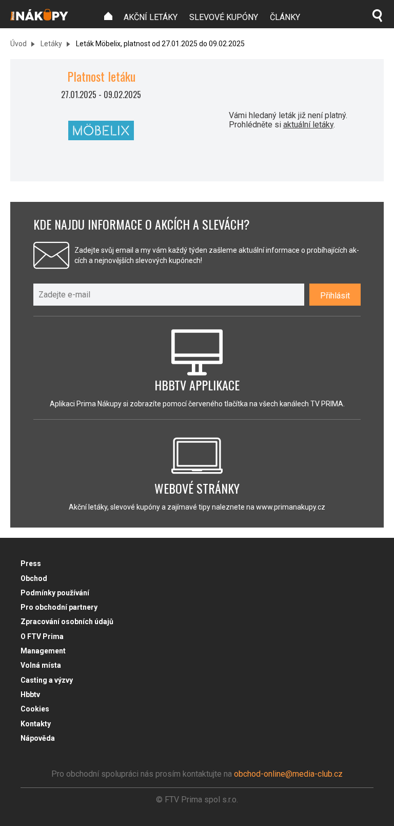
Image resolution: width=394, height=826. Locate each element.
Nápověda (38, 738)
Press (31, 563)
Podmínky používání (55, 593)
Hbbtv (30, 694)
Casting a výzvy (47, 680)
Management (43, 651)
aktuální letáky (308, 124)
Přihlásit (335, 296)
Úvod (18, 44)
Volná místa (41, 665)
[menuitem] (108, 16)
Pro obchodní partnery (59, 607)
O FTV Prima (42, 636)
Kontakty (36, 724)
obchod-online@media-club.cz (288, 774)
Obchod (34, 578)
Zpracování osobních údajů (67, 621)
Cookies (35, 709)
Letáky (50, 44)
